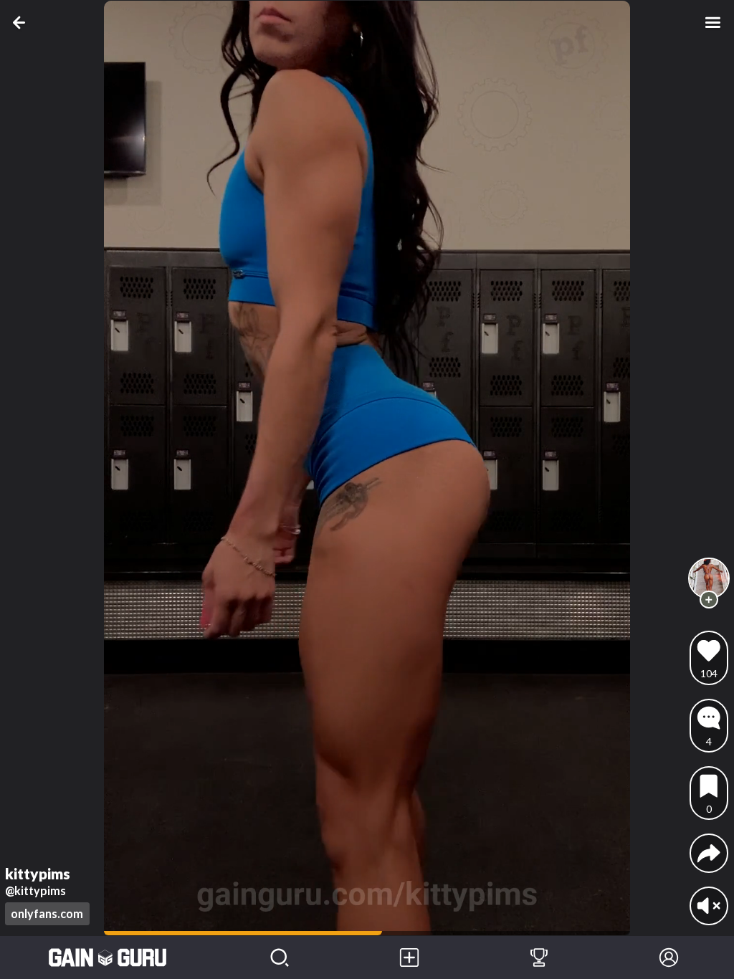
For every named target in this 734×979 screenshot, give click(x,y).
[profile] (709, 579)
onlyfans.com (47, 913)
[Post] (410, 957)
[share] (709, 853)
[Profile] (669, 957)
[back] (21, 22)
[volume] (709, 906)
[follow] (709, 599)
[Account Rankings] (539, 957)
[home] (107, 957)
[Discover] (280, 957)
